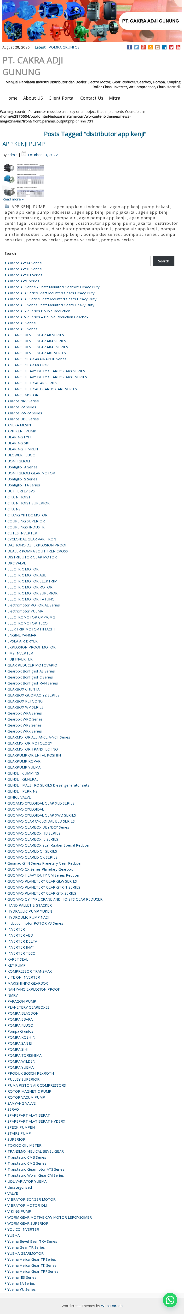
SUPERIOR (16, 1139)
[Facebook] (129, 47)
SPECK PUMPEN (21, 1127)
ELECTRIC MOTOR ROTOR (29, 587)
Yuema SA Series (21, 1283)
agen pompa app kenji (102, 217)
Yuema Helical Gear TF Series (31, 1259)
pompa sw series (43, 239)
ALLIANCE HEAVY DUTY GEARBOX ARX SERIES (46, 371)
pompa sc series (140, 234)
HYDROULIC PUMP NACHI (29, 917)
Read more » (13, 199)
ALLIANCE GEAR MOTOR (28, 365)
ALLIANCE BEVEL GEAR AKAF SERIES (37, 347)
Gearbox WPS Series (24, 725)
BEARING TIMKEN (22, 449)
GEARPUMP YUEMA (23, 767)
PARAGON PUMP (21, 1001)
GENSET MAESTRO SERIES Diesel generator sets (48, 785)
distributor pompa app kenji (81, 228)
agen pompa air (59, 217)
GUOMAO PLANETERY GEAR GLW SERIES (42, 881)
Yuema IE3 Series (21, 1277)
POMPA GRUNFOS (64, 47)
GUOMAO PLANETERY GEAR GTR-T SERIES (43, 887)
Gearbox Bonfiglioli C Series (30, 677)
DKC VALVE (16, 563)
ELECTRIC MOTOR (23, 569)
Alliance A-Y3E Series (24, 268)
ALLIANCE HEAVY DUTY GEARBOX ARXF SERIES (47, 377)
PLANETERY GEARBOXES (28, 1007)
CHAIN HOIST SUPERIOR (28, 503)
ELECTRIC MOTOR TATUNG (30, 599)
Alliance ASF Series (22, 329)
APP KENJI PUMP (23, 144)
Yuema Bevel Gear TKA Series (32, 1241)
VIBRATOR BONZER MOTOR (31, 1199)
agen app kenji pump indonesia (38, 212)
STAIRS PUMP (19, 1133)
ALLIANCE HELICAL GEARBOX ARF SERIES (42, 389)
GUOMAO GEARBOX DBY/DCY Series (38, 827)
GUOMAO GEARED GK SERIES (32, 857)
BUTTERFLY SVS (21, 491)
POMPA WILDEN (21, 1061)
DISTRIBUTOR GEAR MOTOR (32, 557)
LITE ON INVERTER (23, 977)
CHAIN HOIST (19, 497)
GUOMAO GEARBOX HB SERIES (33, 833)
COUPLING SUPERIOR (26, 521)
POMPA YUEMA (20, 1067)
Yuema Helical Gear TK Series (32, 1265)
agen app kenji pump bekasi (139, 206)
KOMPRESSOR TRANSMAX (29, 971)
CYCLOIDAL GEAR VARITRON (31, 539)
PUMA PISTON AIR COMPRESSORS (36, 1085)
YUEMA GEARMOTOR (25, 1253)
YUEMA (13, 1235)
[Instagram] (157, 47)
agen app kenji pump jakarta (104, 212)
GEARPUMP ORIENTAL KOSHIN (34, 755)
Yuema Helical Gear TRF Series (32, 1271)
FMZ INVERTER (20, 653)
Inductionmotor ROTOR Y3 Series (35, 923)
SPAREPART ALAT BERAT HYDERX (36, 1121)
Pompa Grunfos (20, 1031)
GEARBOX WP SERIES (25, 707)
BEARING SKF (18, 443)
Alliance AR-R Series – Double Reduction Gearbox (47, 317)
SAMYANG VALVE (21, 1103)
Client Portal (62, 98)
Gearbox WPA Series (24, 713)
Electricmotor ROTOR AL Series (33, 605)
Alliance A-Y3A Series (24, 262)
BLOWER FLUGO (21, 455)
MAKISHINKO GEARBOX (27, 983)
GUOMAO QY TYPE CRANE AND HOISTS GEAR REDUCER (55, 899)
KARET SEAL (17, 959)
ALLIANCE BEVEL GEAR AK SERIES (35, 335)
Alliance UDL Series (23, 419)
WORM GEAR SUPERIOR (27, 1223)
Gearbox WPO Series (25, 719)
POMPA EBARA (20, 1019)
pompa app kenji (62, 234)
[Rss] (150, 47)
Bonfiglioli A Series (22, 467)
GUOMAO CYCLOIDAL (25, 809)
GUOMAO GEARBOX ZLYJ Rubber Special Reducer (48, 845)
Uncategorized (19, 1187)
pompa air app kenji (136, 228)
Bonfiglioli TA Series (23, 485)
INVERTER (16, 929)
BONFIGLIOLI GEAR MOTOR (31, 473)
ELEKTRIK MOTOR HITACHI (31, 629)
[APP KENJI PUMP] (92, 179)
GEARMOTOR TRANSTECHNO (32, 749)
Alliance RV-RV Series (24, 413)
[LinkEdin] (164, 47)
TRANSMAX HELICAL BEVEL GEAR (35, 1151)
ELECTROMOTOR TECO (27, 623)
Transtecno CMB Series (26, 1157)
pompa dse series (101, 234)
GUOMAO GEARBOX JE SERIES (32, 839)
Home (11, 98)
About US (33, 98)
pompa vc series (81, 239)
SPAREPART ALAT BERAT (28, 1115)
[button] (170, 1300)
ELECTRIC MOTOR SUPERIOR (32, 593)
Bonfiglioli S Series (22, 479)
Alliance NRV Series (23, 401)
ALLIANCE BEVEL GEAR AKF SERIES (36, 353)
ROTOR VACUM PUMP (26, 1097)
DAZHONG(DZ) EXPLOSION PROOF (37, 545)
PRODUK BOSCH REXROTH (30, 1073)
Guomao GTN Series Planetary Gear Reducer (44, 863)
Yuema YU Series (21, 1289)
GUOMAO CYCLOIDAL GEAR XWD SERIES (41, 815)
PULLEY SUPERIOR (23, 1079)
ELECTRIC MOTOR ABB (26, 575)
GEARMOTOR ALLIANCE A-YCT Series (38, 737)
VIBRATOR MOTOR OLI (27, 1205)
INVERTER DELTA (22, 941)
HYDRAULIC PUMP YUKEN (29, 911)
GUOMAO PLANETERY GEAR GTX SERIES (41, 893)
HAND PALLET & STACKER (29, 905)
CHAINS (13, 509)
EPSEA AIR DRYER (22, 641)
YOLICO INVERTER (23, 1229)
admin (12, 154)
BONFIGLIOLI (18, 461)
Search (10, 253)
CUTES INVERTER (22, 533)
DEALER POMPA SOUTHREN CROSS (37, 551)
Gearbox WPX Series (24, 731)
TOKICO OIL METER (24, 1145)
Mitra (114, 98)
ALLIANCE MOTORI (23, 395)
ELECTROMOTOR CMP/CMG (31, 617)
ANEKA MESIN (19, 425)
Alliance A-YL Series (23, 281)
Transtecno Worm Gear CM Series (35, 1175)
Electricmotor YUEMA (25, 611)
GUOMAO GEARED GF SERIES (32, 851)
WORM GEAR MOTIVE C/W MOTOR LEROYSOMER (49, 1217)
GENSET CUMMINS (23, 773)
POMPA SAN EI (19, 1043)
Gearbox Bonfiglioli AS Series (31, 671)
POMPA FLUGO (20, 1025)
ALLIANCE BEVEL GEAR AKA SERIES (36, 341)
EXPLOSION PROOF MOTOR (31, 647)
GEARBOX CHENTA (23, 689)
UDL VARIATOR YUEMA (26, 1181)
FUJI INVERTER (20, 659)
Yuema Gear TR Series (26, 1247)
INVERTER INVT (20, 947)
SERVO (13, 1109)
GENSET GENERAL (22, 779)
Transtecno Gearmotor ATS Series (35, 1169)
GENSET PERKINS (22, 791)
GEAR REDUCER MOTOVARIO (32, 665)
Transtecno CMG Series (26, 1163)
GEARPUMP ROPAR (23, 761)
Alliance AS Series (21, 323)
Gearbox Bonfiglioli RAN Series (32, 683)
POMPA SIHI (18, 1049)
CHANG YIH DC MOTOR (27, 515)
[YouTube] (178, 47)
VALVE (12, 1193)
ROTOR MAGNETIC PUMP (29, 1091)
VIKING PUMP (19, 1211)
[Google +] (143, 47)
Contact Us (91, 98)
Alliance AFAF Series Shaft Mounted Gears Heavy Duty (52, 299)
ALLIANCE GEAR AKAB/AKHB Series (37, 359)
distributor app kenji (53, 223)
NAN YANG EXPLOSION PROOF (33, 989)
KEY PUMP (16, 965)
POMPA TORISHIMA (24, 1055)
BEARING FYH (19, 437)
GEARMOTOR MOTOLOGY (29, 743)
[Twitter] (136, 47)
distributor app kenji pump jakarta (114, 223)
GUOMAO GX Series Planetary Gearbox (40, 869)
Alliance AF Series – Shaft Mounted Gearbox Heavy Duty (53, 287)
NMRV (12, 995)
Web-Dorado (112, 1305)
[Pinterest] (171, 47)
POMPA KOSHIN (21, 1037)
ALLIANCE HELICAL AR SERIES (32, 383)
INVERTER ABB (20, 935)
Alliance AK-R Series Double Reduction (38, 311)
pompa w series (117, 239)
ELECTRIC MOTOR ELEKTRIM (32, 581)
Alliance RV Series (21, 407)
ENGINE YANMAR (21, 635)
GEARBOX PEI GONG (25, 701)
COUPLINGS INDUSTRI (26, 527)
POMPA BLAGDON (23, 1013)
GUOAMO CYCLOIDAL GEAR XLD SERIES (41, 803)
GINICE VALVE (19, 797)
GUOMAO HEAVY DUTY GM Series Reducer (43, 875)
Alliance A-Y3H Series (24, 274)
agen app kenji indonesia (80, 206)
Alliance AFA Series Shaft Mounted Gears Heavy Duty (51, 293)
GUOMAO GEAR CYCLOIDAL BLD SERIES (41, 821)
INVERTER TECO (21, 953)
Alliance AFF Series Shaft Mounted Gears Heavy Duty (50, 305)
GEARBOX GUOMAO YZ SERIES (33, 695)
